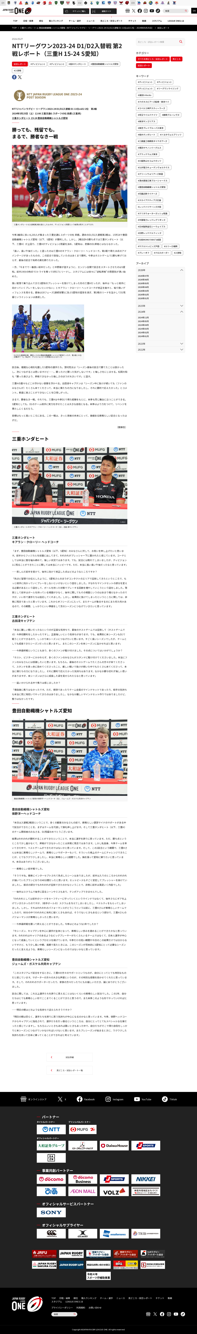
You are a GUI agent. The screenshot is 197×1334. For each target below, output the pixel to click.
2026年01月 (143, 298)
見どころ (176, 58)
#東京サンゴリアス (146, 121)
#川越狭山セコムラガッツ (149, 160)
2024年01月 (143, 336)
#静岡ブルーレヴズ (170, 114)
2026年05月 (143, 283)
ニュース (91, 20)
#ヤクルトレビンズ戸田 (148, 246)
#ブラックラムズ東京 (147, 154)
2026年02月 (143, 294)
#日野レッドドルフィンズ (149, 233)
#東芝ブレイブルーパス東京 (150, 128)
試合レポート (20, 64)
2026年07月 (143, 275)
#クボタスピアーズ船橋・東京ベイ (153, 101)
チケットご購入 (79, 11)
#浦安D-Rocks (144, 95)
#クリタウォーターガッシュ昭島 (152, 213)
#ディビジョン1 (38, 64)
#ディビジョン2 (57, 64)
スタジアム (157, 20)
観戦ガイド (106, 11)
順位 (41, 20)
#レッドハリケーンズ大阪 (149, 206)
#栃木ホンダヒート (77, 64)
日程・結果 (28, 20)
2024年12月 (143, 317)
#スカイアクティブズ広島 (149, 200)
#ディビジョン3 (145, 88)
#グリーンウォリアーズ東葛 (150, 173)
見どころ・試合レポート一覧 (70, 1070)
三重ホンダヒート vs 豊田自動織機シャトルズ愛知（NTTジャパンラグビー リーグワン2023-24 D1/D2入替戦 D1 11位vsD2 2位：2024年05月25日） (87, 27)
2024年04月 (143, 324)
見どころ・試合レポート (111, 20)
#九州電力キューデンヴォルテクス (153, 167)
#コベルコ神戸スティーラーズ (151, 108)
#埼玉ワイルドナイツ (147, 114)
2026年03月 (143, 290)
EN (194, 10)
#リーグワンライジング (167, 88)
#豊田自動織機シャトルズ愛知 (104, 64)
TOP (15, 20)
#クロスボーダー (161, 252)
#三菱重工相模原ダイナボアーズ (152, 141)
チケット (132, 20)
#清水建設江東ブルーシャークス (152, 180)
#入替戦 (17, 70)
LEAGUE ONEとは (176, 20)
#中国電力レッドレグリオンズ (151, 219)
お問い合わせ (95, 1307)
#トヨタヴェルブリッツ (170, 134)
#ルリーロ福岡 (170, 246)
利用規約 (80, 1307)
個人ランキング (56, 20)
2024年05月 (143, 321)
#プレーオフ (143, 252)
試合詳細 (70, 1057)
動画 (144, 20)
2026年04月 (143, 287)
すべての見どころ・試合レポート (153, 58)
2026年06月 (143, 279)
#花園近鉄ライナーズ (147, 193)
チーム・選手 (75, 20)
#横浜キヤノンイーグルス (149, 147)
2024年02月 (143, 332)
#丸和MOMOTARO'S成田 (149, 239)
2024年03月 (143, 328)
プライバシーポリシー (62, 1307)
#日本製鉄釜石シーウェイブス (151, 226)
